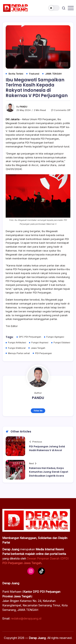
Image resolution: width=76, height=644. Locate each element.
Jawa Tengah (38, 348)
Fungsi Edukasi (62, 342)
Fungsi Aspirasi (39, 342)
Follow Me (38, 411)
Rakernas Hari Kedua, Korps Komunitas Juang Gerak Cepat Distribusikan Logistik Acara (48, 471)
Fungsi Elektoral (17, 348)
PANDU (23, 106)
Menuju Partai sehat (19, 353)
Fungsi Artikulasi (17, 342)
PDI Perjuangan (43, 353)
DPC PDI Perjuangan (30, 336)
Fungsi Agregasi (55, 336)
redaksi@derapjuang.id (26, 618)
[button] (54, 8)
